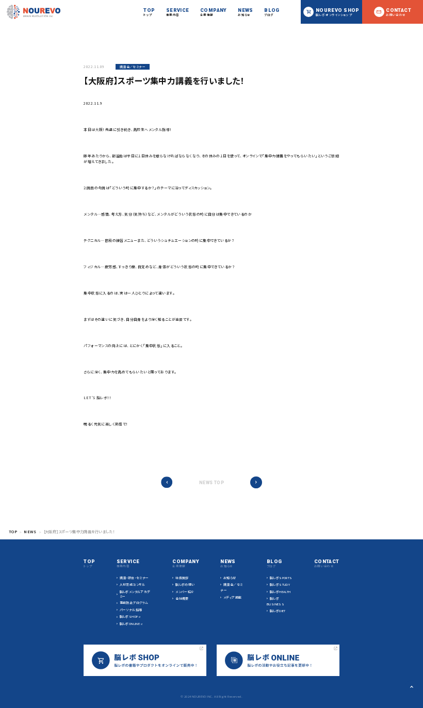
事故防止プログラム (134, 602)
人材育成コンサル (132, 584)
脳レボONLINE (130, 623)
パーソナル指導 (131, 609)
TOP (13, 531)
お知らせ (229, 577)
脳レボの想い (184, 584)
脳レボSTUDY (280, 584)
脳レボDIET (278, 610)
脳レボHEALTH (280, 591)
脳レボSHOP (129, 616)
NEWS (30, 531)
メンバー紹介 (184, 591)
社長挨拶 (182, 577)
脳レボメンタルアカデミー (135, 594)
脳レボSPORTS (281, 577)
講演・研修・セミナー (134, 577)
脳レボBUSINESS (275, 601)
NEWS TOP (211, 482)
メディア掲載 (232, 597)
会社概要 (182, 598)
